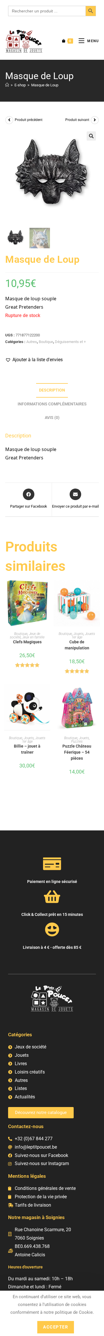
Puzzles (77, 741)
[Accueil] (7, 85)
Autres (31, 342)
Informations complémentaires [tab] (52, 404)
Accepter (55, 1327)
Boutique (46, 342)
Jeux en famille (33, 637)
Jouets (78, 634)
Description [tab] (52, 390)
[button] (91, 136)
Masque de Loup (44, 85)
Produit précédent (28, 120)
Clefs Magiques (27, 642)
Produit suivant (77, 120)
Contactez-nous (26, 1126)
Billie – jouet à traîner (27, 749)
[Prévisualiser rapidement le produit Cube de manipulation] (97, 590)
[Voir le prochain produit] (95, 120)
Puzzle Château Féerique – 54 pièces (76, 752)
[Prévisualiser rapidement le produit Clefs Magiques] (47, 590)
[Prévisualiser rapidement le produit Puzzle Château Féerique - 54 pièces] (97, 694)
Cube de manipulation (77, 645)
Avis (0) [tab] (52, 417)
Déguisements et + (70, 342)
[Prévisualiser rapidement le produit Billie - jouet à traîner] (47, 694)
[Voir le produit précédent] (9, 120)
